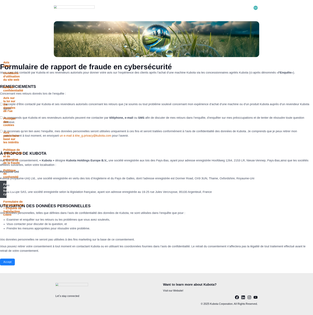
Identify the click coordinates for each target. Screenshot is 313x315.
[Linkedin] (243, 297)
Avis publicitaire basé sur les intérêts (5, 137)
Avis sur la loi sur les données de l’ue (5, 104)
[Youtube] (255, 297)
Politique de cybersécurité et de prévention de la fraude (5, 156)
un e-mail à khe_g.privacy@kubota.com (85, 135)
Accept (7, 262)
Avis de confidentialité (5, 89)
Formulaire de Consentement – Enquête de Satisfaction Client (5, 208)
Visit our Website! (173, 290)
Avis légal (5, 64)
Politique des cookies (5, 122)
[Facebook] (237, 297)
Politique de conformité (5, 174)
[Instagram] (249, 297)
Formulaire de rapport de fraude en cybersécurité (5, 189)
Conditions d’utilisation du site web (5, 76)
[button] (255, 8)
